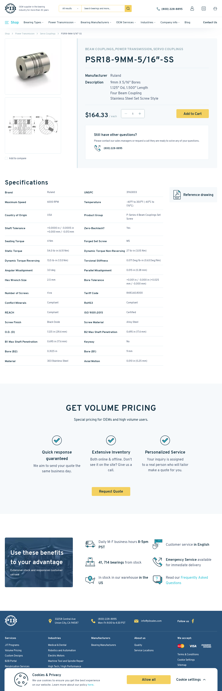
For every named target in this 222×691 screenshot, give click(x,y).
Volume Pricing (13, 650)
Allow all (149, 679)
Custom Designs (14, 655)
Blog (187, 22)
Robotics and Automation (62, 650)
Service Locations (144, 650)
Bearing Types (32, 22)
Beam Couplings (99, 49)
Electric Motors (56, 655)
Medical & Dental (57, 645)
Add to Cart (192, 113)
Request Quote (111, 491)
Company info (168, 22)
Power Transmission (61, 22)
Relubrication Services (17, 666)
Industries (147, 22)
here (90, 684)
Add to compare (17, 158)
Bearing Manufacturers (95, 22)
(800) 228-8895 (172, 8)
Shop (15, 22)
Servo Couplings (48, 33)
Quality (138, 645)
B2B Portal (11, 661)
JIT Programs (12, 645)
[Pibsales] (11, 620)
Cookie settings (188, 679)
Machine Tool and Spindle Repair (65, 661)
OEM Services (125, 22)
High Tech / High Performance (64, 666)
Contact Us (210, 22)
